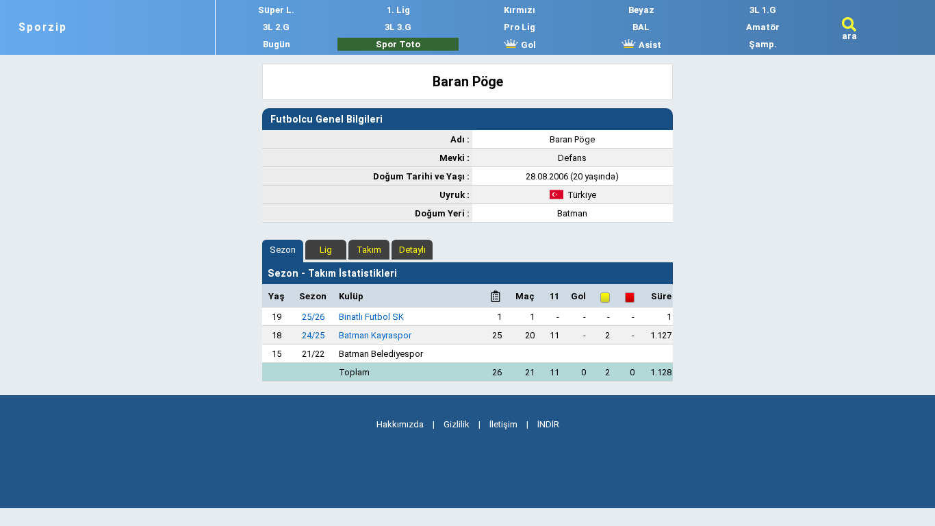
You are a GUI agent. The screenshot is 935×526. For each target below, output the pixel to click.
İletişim (503, 424)
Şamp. (763, 44)
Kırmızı (519, 10)
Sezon (283, 250)
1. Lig (398, 10)
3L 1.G (763, 10)
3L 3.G (398, 27)
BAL (641, 27)
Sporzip (42, 27)
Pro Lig (519, 27)
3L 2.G (276, 27)
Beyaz (641, 10)
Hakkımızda (400, 424)
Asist (649, 45)
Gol (527, 45)
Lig (326, 250)
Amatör (763, 27)
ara (849, 36)
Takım (369, 250)
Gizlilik (457, 424)
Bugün (276, 44)
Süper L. (276, 10)
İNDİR (548, 424)
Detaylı (412, 250)
